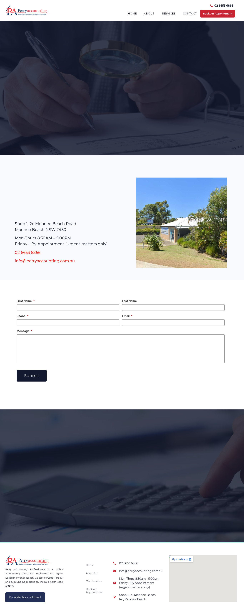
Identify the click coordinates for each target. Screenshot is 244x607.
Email (127, 316)
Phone (23, 316)
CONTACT (190, 13)
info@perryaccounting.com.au (45, 261)
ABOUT (149, 13)
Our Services (94, 581)
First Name (26, 301)
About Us (92, 573)
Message (25, 331)
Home (90, 565)
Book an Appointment (94, 591)
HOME (132, 13)
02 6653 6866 (27, 252)
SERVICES (168, 13)
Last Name (129, 301)
